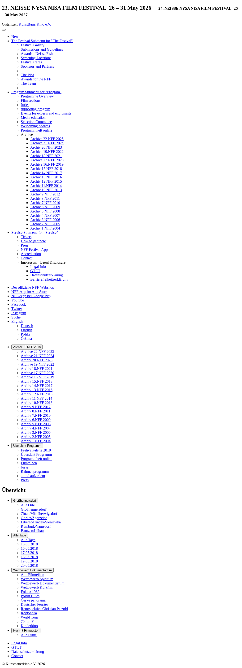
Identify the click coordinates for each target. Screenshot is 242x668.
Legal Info (19, 643)
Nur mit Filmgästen (26, 630)
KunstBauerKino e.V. (35, 24)
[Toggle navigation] (4, 30)
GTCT (16, 647)
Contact (17, 656)
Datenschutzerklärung (27, 652)
